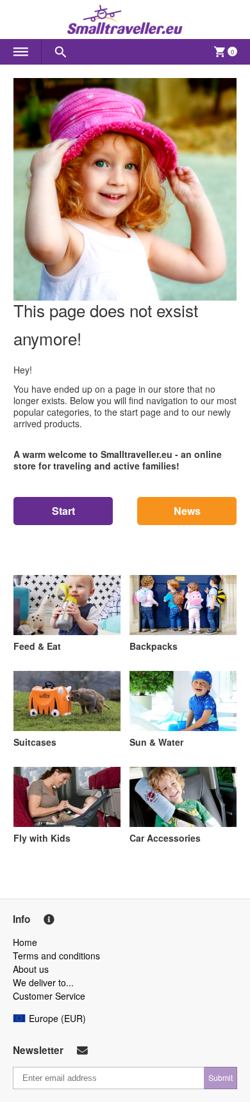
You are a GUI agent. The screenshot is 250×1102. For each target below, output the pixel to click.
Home (25, 942)
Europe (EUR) (57, 1018)
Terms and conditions (56, 955)
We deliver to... (43, 982)
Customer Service (49, 995)
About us (31, 969)
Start (63, 510)
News (187, 510)
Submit (220, 1077)
